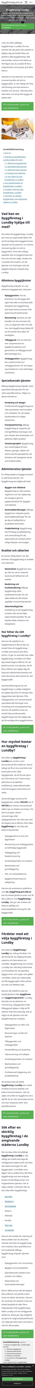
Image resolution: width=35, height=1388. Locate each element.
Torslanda (9, 1230)
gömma (7, 153)
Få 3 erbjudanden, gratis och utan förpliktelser (14, 26)
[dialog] (17, 1376)
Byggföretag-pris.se (11, 2)
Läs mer (11, 1375)
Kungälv (8, 1196)
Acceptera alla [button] (18, 1379)
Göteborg (9, 1201)
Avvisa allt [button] (17, 1383)
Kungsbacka (10, 1206)
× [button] (33, 1365)
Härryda (8, 1225)
